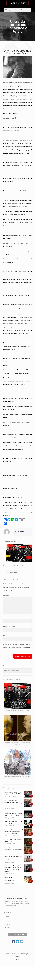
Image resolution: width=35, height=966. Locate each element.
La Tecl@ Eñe (19, 532)
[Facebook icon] (16, 959)
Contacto (8, 924)
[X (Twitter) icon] (18, 959)
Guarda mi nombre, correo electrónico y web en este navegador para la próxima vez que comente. (16, 648)
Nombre (6, 617)
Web (4, 635)
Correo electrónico (9, 626)
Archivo (7, 927)
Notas (7, 916)
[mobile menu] (32, 3)
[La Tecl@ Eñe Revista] (17, 4)
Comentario (7, 595)
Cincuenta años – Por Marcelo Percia (14, 566)
